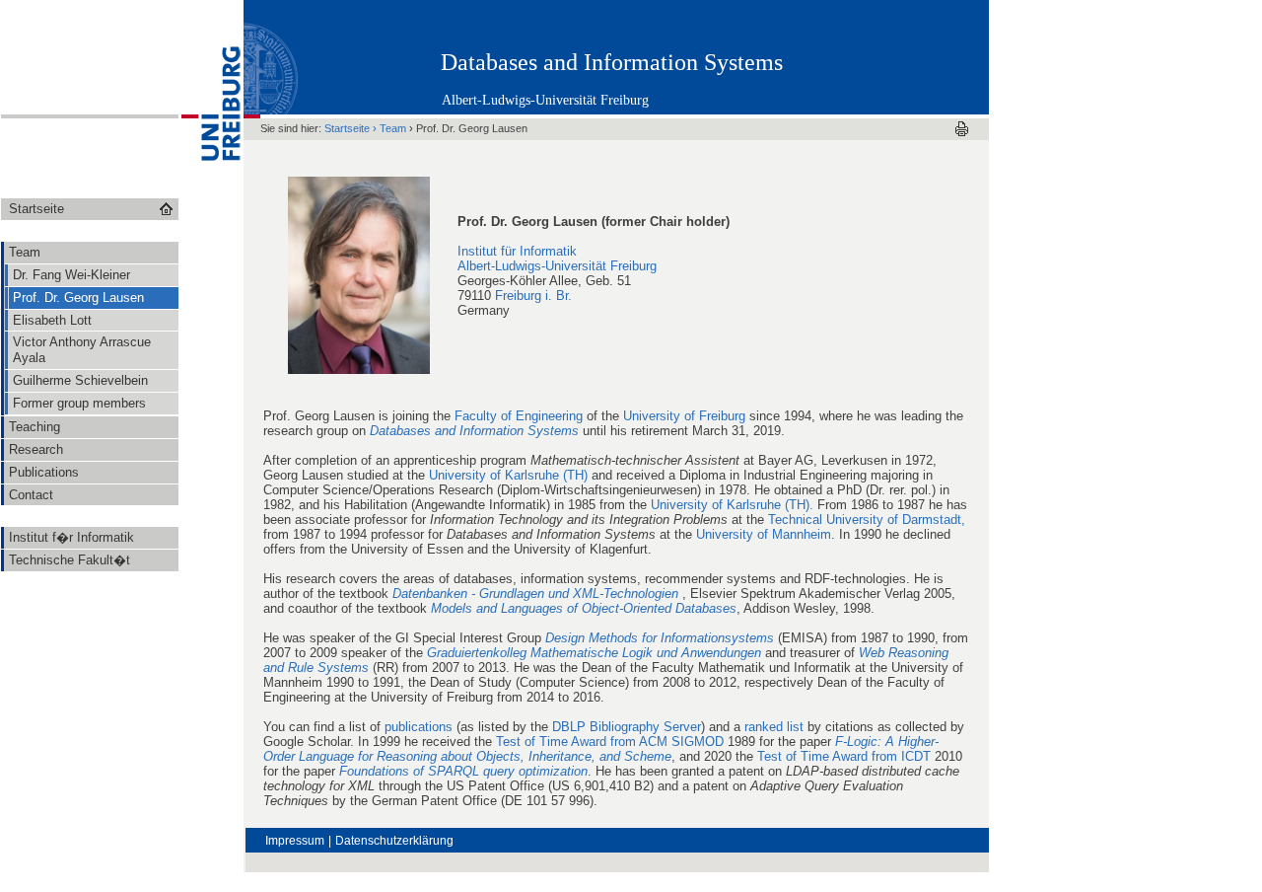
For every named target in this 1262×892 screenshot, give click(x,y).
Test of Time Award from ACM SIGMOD (610, 741)
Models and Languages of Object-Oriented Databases (583, 608)
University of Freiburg (684, 416)
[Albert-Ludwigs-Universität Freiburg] (211, 193)
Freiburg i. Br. (533, 295)
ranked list (774, 726)
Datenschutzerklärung (394, 841)
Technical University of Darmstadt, (866, 519)
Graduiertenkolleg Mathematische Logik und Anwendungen (594, 652)
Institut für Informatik (517, 251)
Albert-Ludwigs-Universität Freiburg (545, 100)
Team (393, 128)
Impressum (294, 841)
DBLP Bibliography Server (626, 726)
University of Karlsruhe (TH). (732, 504)
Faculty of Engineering (519, 416)
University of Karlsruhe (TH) (508, 475)
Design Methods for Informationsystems (659, 638)
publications (419, 726)
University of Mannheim (763, 534)
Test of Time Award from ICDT (844, 756)
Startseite (347, 128)
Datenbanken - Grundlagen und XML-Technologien (537, 593)
